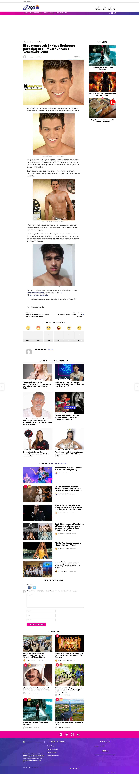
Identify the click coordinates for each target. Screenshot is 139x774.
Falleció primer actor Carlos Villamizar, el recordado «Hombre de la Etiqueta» (37, 423)
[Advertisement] (69, 27)
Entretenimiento (36, 13)
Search (114, 756)
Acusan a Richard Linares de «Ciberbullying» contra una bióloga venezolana (67, 417)
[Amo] (29, 486)
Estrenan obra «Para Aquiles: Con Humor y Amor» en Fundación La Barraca (69, 655)
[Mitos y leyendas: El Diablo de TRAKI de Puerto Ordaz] (102, 82)
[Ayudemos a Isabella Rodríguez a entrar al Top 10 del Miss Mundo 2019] (69, 439)
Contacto (29, 1)
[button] (29, 588)
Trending (111, 9)
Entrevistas (68, 379)
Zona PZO (63, 13)
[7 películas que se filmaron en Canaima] (37, 710)
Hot (104, 9)
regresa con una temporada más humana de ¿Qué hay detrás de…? (69, 384)
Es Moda (35, 379)
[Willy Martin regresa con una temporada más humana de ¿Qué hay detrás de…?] (69, 372)
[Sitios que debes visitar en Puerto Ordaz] (69, 710)
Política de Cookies (51, 752)
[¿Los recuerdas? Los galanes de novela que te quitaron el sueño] (37, 675)
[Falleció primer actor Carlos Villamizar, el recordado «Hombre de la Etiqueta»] (37, 405)
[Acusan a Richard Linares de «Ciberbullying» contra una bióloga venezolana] (69, 403)
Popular (98, 9)
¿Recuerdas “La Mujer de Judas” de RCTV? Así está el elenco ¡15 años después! (68, 690)
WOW (52, 13)
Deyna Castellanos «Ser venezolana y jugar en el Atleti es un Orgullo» (37, 454)
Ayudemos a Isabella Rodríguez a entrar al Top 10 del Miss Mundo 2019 (69, 454)
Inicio (24, 1)
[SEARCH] (112, 13)
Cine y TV (26, 418)
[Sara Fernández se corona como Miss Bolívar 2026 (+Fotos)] (37, 475)
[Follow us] (109, 13)
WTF (57, 13)
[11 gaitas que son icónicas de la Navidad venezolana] (102, 108)
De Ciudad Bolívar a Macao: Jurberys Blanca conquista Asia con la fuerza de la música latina (68, 488)
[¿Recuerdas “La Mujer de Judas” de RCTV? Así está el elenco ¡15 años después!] (69, 675)
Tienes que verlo (43, 418)
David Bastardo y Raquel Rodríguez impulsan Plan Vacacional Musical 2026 (34, 655)
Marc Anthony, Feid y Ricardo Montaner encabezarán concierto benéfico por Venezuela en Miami (69, 507)
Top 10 (46, 13)
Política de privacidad (52, 749)
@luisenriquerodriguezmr (35, 292)
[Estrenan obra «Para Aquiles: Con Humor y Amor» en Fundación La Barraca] (69, 643)
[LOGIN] (115, 13)
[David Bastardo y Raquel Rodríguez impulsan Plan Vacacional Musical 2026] (37, 643)
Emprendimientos (51, 746)
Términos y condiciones (53, 755)
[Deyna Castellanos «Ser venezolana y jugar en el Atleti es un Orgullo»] (37, 439)
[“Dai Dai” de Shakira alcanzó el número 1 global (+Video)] (37, 550)
